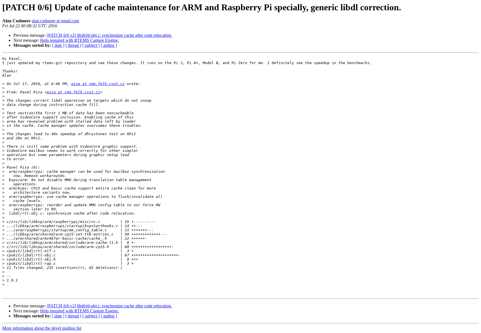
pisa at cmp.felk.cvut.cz (98, 84)
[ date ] (58, 45)
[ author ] (109, 45)
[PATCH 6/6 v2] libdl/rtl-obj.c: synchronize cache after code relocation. (109, 35)
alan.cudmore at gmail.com (55, 20)
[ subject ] (91, 45)
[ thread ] (73, 45)
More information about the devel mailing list (41, 328)
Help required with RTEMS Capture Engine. (79, 40)
